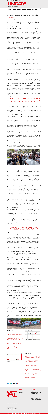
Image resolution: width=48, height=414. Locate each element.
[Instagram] (38, 8)
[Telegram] (11, 383)
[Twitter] (39, 8)
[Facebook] (7, 383)
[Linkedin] (16, 383)
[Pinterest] (17, 383)
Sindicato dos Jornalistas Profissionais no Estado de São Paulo (14, 0)
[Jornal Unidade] (24, 4)
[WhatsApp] (10, 383)
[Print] (14, 383)
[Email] (13, 383)
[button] (40, 8)
